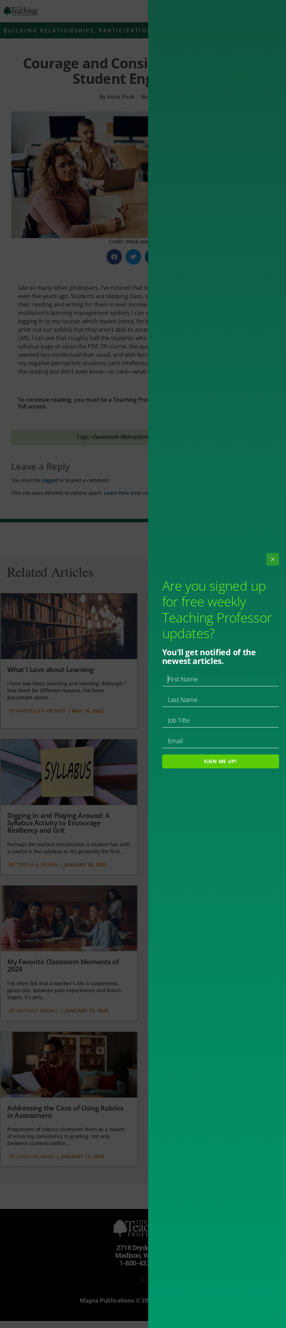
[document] (143, 664)
